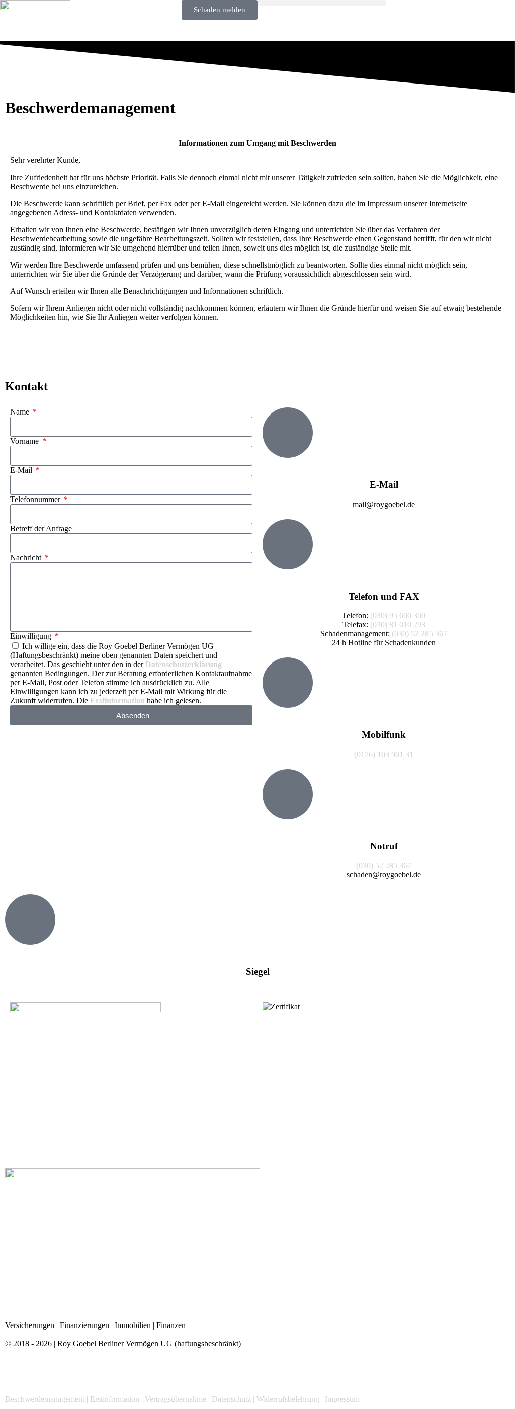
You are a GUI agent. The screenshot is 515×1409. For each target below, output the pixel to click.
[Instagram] (153, 1370)
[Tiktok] (180, 1370)
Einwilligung (31, 636)
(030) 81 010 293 (397, 624)
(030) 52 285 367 (419, 633)
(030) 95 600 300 (397, 615)
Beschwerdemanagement (44, 1399)
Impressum (342, 1399)
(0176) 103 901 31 (383, 754)
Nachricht (26, 557)
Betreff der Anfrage (41, 528)
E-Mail (22, 470)
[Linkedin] (99, 1370)
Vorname (25, 441)
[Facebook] (17, 1370)
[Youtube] (126, 1370)
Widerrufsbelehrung (287, 1399)
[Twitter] (44, 1370)
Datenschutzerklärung (183, 664)
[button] (322, 3)
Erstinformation (117, 700)
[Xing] (71, 1370)
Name (20, 411)
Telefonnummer (36, 499)
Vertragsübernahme (175, 1399)
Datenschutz (231, 1399)
